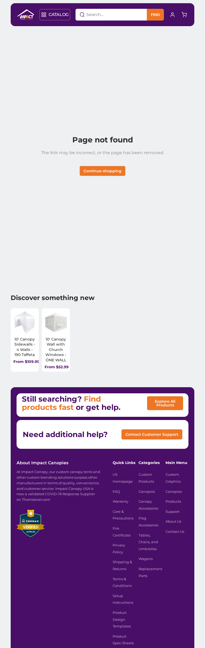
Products (173, 501)
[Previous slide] (19, 322)
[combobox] (105, 14)
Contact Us (174, 531)
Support (172, 511)
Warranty (120, 501)
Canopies (147, 491)
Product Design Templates (122, 619)
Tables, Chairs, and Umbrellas (148, 542)
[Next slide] (31, 322)
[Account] (172, 14)
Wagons (146, 559)
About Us (173, 521)
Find (155, 14)
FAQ (116, 491)
